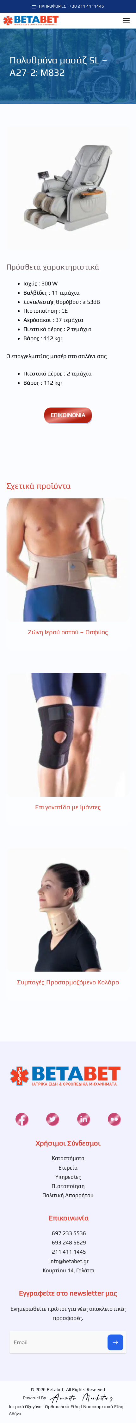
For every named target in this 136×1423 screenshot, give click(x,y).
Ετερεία (68, 1168)
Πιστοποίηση (68, 1186)
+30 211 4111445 (87, 6)
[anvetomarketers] (80, 1397)
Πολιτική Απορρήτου (68, 1195)
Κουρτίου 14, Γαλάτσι (69, 1270)
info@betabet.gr (69, 1261)
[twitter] (52, 1119)
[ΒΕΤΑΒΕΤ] (31, 21)
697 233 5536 (69, 1233)
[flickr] (114, 1119)
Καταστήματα (68, 1158)
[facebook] (21, 1119)
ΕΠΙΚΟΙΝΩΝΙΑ (68, 415)
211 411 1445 (69, 1252)
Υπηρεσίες (68, 1177)
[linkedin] (83, 1119)
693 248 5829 (69, 1242)
